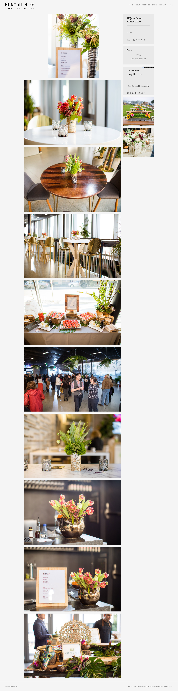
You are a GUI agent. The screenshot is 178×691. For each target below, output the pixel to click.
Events (154, 5)
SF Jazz (138, 55)
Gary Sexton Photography (138, 86)
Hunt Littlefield (20, 6)
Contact (162, 5)
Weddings (146, 5)
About (137, 5)
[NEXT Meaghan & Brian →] (138, 142)
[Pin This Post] (136, 40)
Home (130, 5)
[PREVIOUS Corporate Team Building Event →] (138, 111)
